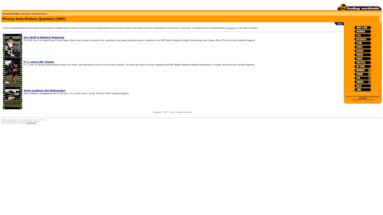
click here (230, 28)
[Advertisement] (18, 5)
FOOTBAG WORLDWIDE (11, 13)
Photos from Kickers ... (40, 13)
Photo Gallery (26, 13)
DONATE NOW (31, 123)
